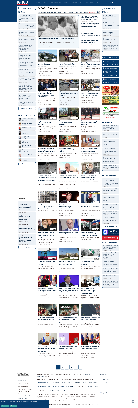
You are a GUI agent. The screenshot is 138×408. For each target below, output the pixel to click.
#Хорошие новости (55, 3)
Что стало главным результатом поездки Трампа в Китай (68, 150)
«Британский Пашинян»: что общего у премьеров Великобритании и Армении (46, 150)
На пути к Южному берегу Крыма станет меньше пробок (111, 166)
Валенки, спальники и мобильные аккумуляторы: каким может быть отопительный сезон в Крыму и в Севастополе (110, 181)
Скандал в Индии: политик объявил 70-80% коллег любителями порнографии (89, 177)
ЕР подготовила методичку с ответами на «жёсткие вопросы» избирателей (90, 150)
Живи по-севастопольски (111, 79)
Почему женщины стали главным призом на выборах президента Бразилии (90, 40)
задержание (52, 89)
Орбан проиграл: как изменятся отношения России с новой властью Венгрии (90, 233)
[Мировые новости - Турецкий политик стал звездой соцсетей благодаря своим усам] (90, 192)
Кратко (84, 382)
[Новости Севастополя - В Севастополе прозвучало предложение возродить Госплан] (47, 248)
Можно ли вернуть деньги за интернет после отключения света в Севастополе (110, 282)
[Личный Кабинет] (110, 3)
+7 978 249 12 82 (22, 399)
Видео (85, 12)
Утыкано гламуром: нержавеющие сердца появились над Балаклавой (27, 228)
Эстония (96, 258)
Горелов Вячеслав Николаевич (27, 155)
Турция (54, 118)
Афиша (81, 3)
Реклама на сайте (22, 380)
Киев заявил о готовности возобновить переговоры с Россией (110, 17)
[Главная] (22, 2)
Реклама (92, 12)
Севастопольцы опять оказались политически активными (66, 122)
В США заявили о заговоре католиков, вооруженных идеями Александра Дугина (46, 319)
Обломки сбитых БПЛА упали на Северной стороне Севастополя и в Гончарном (26, 64)
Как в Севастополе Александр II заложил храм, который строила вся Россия (27, 79)
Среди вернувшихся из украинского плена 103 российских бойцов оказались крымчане (25, 56)
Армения (53, 145)
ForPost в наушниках (111, 82)
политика (96, 60)
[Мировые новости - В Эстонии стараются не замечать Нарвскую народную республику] (90, 248)
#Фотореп (78, 12)
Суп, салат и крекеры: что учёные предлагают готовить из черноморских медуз (26, 39)
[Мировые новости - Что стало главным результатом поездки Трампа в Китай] (69, 135)
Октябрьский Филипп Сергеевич (27, 119)
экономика (53, 258)
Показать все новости (27, 108)
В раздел (27, 247)
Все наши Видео (109, 61)
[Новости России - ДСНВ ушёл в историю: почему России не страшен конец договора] (90, 333)
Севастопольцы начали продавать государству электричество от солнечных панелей (110, 142)
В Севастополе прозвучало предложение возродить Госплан (46, 262)
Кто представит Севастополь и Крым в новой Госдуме (69, 93)
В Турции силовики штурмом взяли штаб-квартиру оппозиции (47, 122)
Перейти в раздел (27, 163)
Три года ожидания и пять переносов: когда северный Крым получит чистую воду (110, 134)
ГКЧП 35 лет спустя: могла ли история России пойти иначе (110, 276)
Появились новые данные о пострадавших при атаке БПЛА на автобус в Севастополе (26, 47)
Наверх (133, 401)
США (54, 314)
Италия (54, 229)
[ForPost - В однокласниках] (74, 386)
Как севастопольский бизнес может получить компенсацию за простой (110, 270)
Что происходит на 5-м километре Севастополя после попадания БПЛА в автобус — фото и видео (25, 87)
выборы (75, 60)
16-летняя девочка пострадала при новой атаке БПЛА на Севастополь (26, 32)
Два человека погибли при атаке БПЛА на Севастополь (26, 103)
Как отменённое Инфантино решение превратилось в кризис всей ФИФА (110, 32)
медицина (74, 258)
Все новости (42, 12)
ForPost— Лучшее (93, 386)
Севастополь (51, 12)
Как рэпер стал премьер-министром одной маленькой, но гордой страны (47, 290)
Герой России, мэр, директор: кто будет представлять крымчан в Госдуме (47, 206)
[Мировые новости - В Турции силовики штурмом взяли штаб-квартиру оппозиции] (47, 108)
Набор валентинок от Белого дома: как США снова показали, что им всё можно (68, 348)
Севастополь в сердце (110, 68)
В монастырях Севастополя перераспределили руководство (46, 64)
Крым (59, 12)
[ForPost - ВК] (70, 386)
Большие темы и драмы (111, 75)
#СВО (45, 3)
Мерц (75, 229)
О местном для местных (111, 64)
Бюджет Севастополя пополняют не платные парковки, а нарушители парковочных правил (25, 96)
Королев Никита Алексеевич (26, 141)
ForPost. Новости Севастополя (58, 390)
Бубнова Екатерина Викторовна (27, 123)
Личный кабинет (110, 8)
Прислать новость (27, 8)
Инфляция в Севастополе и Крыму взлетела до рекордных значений (110, 127)
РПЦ (54, 60)
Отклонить (5, 405)
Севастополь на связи (110, 57)
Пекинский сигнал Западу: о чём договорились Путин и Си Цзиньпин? (90, 122)
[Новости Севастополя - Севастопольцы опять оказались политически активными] (69, 108)
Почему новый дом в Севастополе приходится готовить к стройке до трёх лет (26, 17)
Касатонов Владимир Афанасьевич (27, 132)
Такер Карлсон (73, 201)
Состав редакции (93, 382)
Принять (13, 405)
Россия (65, 12)
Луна (54, 172)
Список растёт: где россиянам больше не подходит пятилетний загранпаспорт (111, 46)
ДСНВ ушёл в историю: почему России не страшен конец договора (90, 348)
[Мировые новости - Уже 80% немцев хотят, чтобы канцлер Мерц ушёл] (69, 219)
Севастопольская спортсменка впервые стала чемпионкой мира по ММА (26, 25)
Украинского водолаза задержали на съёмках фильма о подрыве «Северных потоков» (111, 25)
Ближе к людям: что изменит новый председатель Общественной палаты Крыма (90, 33)
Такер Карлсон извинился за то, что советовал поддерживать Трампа (68, 206)
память (75, 35)
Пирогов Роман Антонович (26, 150)
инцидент (96, 314)
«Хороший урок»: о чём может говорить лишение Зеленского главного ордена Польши (90, 64)
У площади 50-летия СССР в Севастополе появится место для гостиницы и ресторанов (110, 190)
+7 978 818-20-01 (105, 379)
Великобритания (72, 172)
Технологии (89, 3)
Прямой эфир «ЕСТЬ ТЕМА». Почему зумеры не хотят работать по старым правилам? (110, 255)
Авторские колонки (67, 382)
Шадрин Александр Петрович (27, 159)
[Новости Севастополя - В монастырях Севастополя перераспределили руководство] (47, 50)
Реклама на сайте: (105, 374)
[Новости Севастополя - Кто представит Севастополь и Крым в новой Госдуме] (69, 79)
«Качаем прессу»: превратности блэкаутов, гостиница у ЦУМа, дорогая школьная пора (26, 72)
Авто (97, 3)
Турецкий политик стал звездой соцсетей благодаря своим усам (90, 206)
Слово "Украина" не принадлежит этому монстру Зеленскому (25, 206)
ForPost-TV (77, 382)
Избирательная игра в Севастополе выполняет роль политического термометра (26, 239)
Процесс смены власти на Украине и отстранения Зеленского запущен (109, 39)
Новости (38, 3)
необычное (53, 285)
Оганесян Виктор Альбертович (26, 137)
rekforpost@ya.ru (105, 382)
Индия (97, 172)
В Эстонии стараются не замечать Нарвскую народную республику (90, 262)
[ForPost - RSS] (68, 386)
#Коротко (67, 3)
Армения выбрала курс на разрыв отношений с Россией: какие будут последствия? (90, 93)
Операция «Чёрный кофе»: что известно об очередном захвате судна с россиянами (90, 319)
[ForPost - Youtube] (72, 386)
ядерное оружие (94, 343)
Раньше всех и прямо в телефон (110, 72)
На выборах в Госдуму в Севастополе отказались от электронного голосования (68, 64)
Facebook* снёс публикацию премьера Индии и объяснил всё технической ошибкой (90, 17)
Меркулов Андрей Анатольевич (27, 128)
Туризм (74, 3)
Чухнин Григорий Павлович (26, 146)
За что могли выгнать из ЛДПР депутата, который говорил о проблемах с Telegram (69, 290)
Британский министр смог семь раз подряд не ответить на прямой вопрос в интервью (68, 177)
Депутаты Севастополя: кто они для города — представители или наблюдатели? (26, 217)
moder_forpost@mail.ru (27, 396)
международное (94, 285)
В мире (71, 12)
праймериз (74, 89)
